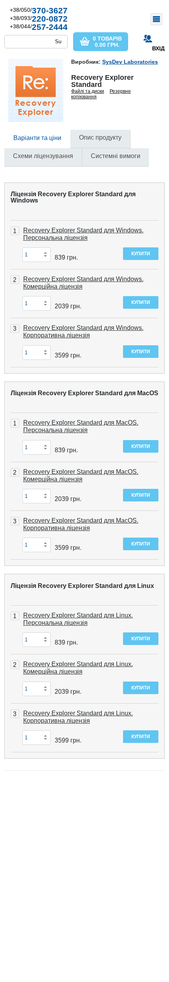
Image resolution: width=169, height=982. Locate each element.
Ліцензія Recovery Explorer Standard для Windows (73, 197)
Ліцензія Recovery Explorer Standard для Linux (82, 585)
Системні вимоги (115, 156)
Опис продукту (100, 137)
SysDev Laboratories (130, 62)
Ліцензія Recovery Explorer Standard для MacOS (84, 393)
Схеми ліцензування (43, 156)
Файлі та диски (87, 91)
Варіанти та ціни (37, 137)
